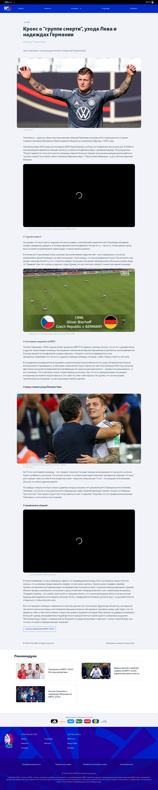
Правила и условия (63, 764)
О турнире (48, 739)
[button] (76, 9)
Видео (24, 739)
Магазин (47, 743)
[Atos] (70, 721)
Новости (24, 743)
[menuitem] (28, 9)
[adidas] (54, 721)
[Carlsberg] (79, 721)
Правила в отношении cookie (95, 764)
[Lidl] (95, 721)
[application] (79, 195)
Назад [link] (28, 22)
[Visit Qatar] (103, 721)
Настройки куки (126, 764)
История (24, 748)
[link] (21, 9)
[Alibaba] (62, 721)
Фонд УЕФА (72, 743)
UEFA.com (71, 739)
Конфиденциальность (31, 764)
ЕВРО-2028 (8, 8)
